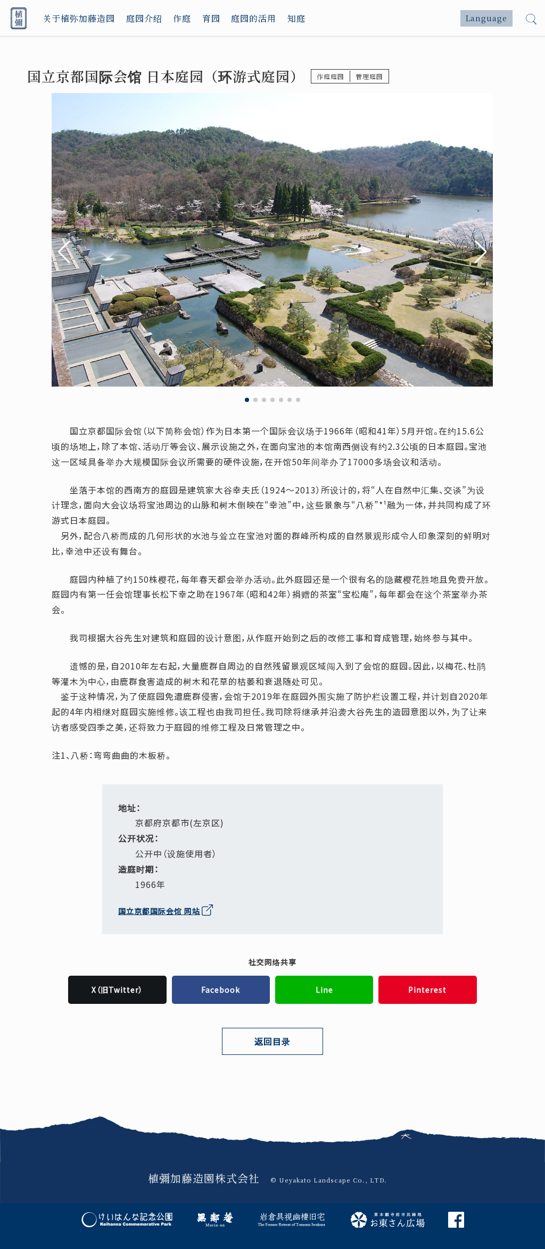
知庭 (296, 18)
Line (324, 989)
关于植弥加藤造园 (79, 18)
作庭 (182, 18)
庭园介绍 (144, 18)
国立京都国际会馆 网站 (159, 911)
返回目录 (272, 1041)
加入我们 (269, 1093)
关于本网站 (211, 1093)
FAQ (384, 1093)
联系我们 (330, 1093)
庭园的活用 (253, 18)
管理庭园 (369, 76)
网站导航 (145, 1093)
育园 (211, 18)
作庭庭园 (330, 76)
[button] (481, 252)
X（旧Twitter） (117, 989)
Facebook (220, 989)
